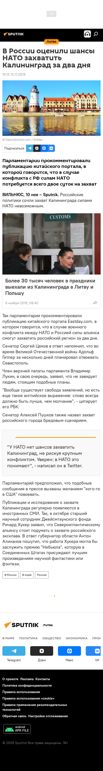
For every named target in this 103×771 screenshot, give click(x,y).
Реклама (27, 679)
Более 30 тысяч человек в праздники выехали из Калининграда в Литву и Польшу (50, 286)
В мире (26, 575)
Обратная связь (14, 716)
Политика (28, 638)
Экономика (76, 638)
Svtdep (38, 139)
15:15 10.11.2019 (13, 74)
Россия (41, 575)
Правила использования (21, 692)
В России (11, 575)
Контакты (42, 679)
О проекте (10, 679)
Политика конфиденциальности (27, 685)
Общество (51, 638)
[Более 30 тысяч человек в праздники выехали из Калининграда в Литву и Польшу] (51, 244)
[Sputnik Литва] (14, 36)
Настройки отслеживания (48, 716)
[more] (95, 302)
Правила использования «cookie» (28, 698)
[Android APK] (17, 729)
